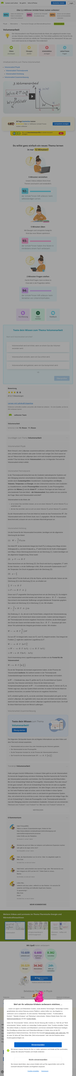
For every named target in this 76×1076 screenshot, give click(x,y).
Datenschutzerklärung (14, 1018)
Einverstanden (38, 1045)
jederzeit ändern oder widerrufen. (55, 1033)
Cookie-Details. (31, 1018)
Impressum (44, 1071)
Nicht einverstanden (38, 1059)
